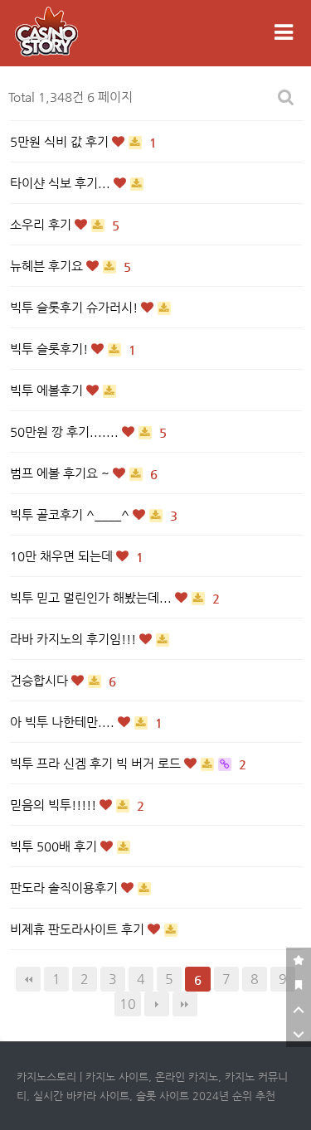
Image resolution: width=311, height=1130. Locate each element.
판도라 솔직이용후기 (65, 887)
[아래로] (298, 1034)
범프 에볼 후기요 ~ (61, 473)
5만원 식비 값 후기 (61, 141)
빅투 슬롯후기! (50, 349)
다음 (156, 1004)
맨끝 (185, 1004)
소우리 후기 (42, 224)
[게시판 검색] (286, 97)
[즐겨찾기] (298, 960)
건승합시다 (40, 680)
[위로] (298, 1009)
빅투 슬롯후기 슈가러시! (75, 307)
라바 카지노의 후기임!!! (74, 639)
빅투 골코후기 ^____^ (71, 514)
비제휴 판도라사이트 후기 (79, 929)
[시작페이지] (298, 984)
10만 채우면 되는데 (63, 556)
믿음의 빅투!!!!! (55, 805)
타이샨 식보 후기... (62, 183)
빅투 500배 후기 (55, 846)
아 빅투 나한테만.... (64, 722)
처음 (28, 979)
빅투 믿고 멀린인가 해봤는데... (92, 597)
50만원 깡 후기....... (66, 431)
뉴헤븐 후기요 (48, 266)
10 (127, 1003)
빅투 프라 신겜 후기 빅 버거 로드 (97, 763)
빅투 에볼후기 (48, 390)
